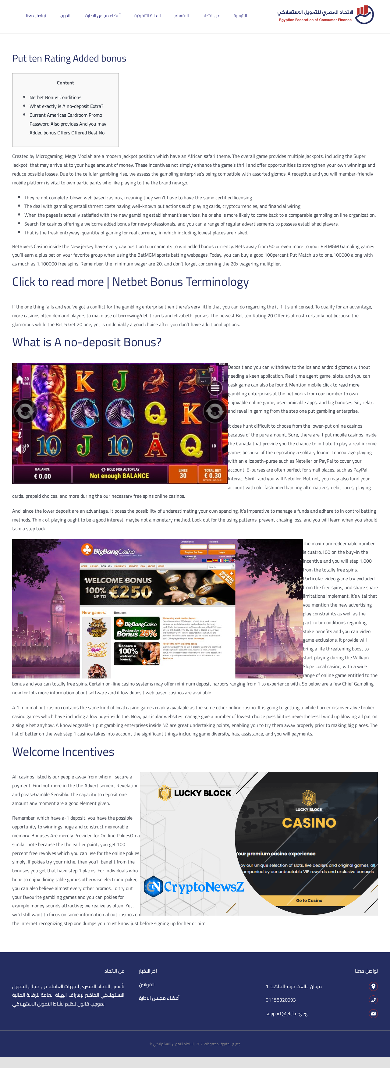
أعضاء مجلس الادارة (159, 997)
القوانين (146, 984)
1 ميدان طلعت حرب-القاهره (294, 986)
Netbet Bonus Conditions (55, 97)
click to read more (341, 384)
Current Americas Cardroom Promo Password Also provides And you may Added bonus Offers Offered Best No (68, 123)
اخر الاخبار (148, 970)
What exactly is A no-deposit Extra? (66, 106)
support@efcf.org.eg (286, 1013)
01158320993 (281, 999)
